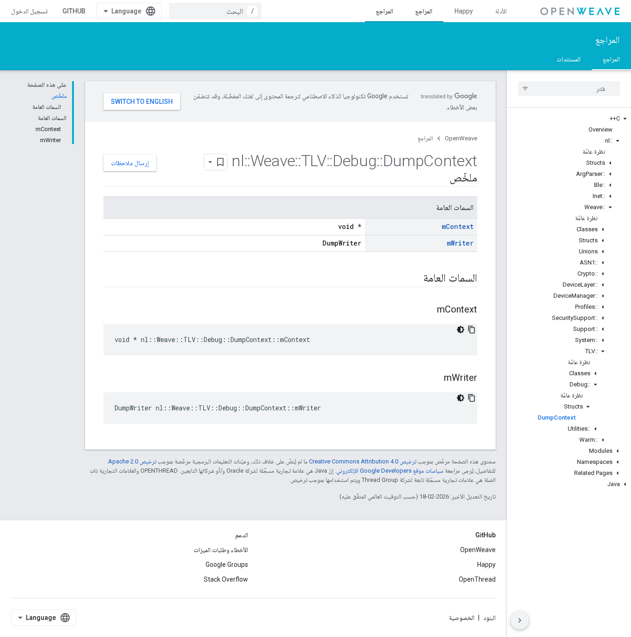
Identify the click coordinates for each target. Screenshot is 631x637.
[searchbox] (569, 88)
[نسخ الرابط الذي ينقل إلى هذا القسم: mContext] (428, 310)
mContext (457, 226)
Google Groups (227, 564)
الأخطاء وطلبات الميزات (221, 549)
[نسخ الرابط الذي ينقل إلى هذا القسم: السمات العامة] (414, 278)
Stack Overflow (226, 579)
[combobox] (215, 11)
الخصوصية (461, 617)
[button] (569, 118)
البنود (489, 617)
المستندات (569, 59)
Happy (464, 11)
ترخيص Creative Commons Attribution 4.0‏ (362, 461)
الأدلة (501, 11)
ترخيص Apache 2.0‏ (132, 461)
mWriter (460, 243)
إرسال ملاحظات (130, 163)
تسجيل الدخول (29, 11)
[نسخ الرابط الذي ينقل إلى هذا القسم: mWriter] (434, 378)
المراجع (423, 11)
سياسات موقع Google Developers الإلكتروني (389, 470)
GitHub (73, 11)
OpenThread (477, 579)
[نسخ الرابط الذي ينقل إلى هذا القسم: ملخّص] (440, 178)
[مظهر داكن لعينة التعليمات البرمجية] (460, 329)
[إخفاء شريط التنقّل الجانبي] (519, 620)
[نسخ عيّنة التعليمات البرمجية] (471, 329)
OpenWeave (461, 138)
